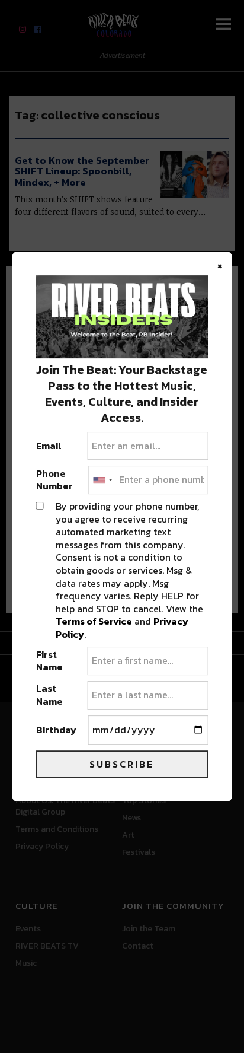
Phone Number (54, 480)
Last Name (49, 695)
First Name (49, 661)
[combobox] (101, 480)
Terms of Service (94, 621)
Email (49, 446)
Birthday (56, 730)
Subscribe (121, 764)
